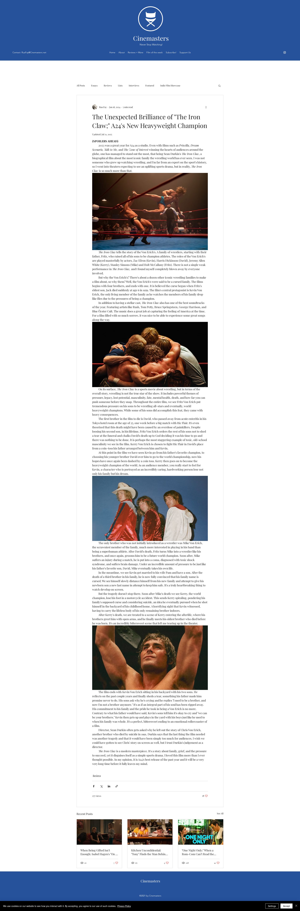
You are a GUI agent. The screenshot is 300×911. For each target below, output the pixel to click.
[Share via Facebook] (93, 786)
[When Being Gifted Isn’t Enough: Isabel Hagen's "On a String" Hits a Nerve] (99, 832)
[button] (219, 85)
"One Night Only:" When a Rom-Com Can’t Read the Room (198, 852)
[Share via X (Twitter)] (101, 786)
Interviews (134, 85)
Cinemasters (151, 38)
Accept (286, 906)
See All (220, 813)
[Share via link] (116, 786)
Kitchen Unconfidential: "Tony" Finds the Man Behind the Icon (149, 852)
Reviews (108, 85)
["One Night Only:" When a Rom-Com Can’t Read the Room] (200, 832)
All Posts (81, 85)
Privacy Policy (124, 906)
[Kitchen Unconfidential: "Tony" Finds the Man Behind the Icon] (150, 832)
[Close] (296, 905)
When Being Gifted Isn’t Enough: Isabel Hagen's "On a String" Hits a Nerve (98, 852)
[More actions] (206, 107)
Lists (120, 85)
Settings (272, 906)
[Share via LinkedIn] (109, 786)
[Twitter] (284, 52)
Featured (149, 85)
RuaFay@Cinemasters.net (34, 52)
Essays (94, 85)
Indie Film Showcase (170, 85)
